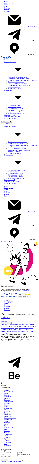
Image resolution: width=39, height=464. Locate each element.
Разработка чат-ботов (14, 88)
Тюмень (6, 440)
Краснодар (7, 414)
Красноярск (8, 416)
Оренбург (7, 422)
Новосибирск (8, 419)
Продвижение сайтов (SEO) (16, 105)
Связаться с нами (6, 121)
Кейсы (6, 5)
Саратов (6, 432)
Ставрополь (8, 434)
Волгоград (7, 398)
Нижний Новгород (10, 418)
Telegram (31, 40)
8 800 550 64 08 (7, 56)
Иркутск (7, 406)
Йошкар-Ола (8, 408)
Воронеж (7, 400)
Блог (5, 6)
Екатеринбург (8, 401)
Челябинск (7, 445)
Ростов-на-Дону (9, 427)
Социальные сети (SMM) (15, 110)
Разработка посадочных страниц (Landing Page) (22, 80)
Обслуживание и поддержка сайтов (19, 85)
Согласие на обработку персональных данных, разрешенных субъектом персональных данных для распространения (17, 331)
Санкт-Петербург (9, 392)
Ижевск (6, 405)
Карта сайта (4, 324)
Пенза (6, 424)
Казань (6, 409)
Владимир (7, 396)
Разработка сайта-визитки (16, 82)
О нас (6, 1)
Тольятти (7, 437)
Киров (6, 413)
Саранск (7, 431)
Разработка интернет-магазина (17, 77)
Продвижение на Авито (15, 112)
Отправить (4, 460)
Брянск (6, 395)
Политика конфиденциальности (18, 324)
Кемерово (7, 411)
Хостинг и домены (14, 87)
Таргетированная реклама (16, 113)
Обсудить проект (6, 323)
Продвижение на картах (15, 108)
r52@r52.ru (31, 26)
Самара (6, 429)
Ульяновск (7, 442)
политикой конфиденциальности (11, 461)
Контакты (7, 11)
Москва (6, 390)
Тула (5, 439)
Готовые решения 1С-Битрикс (17, 83)
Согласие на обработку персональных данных (18, 325)
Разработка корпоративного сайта (18, 78)
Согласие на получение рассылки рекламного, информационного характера (18, 327)
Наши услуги (8, 3)
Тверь (6, 435)
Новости (7, 8)
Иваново (7, 403)
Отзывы (6, 9)
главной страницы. (24, 290)
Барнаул (6, 393)
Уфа (5, 444)
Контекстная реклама (14, 107)
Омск (6, 421)
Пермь (6, 426)
